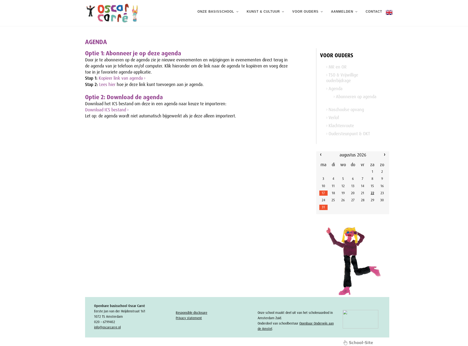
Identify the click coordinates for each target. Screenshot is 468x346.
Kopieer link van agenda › (122, 78)
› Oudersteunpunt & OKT (348, 134)
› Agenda (334, 89)
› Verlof (332, 118)
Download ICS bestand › (106, 110)
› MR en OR (336, 67)
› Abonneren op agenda (354, 97)
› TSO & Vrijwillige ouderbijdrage (342, 78)
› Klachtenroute (340, 126)
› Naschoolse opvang (345, 110)
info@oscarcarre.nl (107, 327)
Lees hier (107, 84)
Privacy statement (189, 318)
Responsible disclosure (191, 312)
